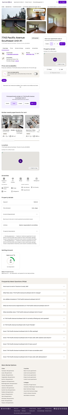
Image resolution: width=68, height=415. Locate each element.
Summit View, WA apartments (8, 390)
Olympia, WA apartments (7, 375)
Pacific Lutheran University (30, 393)
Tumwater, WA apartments (8, 370)
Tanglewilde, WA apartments (8, 377)
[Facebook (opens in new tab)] (58, 408)
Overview (5, 48)
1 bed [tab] (4, 80)
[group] (12, 121)
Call (38, 53)
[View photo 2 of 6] (36, 27)
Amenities (35, 48)
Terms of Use (17, 410)
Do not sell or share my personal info (22, 413)
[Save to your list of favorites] (23, 10)
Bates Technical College (29, 389)
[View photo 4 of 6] (56, 20)
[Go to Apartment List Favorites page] (57, 2)
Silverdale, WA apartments (8, 398)
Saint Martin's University (29, 395)
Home (3, 6)
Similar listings (19, 48)
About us (16, 408)
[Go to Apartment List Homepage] (7, 2)
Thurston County (17, 6)
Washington (8, 6)
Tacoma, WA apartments (7, 385)
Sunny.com (32, 410)
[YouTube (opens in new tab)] (62, 408)
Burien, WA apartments (7, 400)
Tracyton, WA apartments (7, 402)
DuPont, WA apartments (7, 379)
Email (50, 69)
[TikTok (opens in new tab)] (66, 408)
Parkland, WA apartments (7, 392)
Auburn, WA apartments (7, 394)
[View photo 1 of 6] (14, 20)
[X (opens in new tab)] (60, 408)
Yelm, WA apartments (6, 396)
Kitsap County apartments (30, 377)
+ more (17, 61)
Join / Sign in (62, 2)
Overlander (6, 130)
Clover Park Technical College (30, 391)
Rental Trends (32, 408)
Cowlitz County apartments (30, 379)
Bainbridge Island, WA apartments (9, 383)
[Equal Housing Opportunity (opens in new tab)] (54, 408)
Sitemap (24, 410)
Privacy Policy (48, 408)
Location (27, 48)
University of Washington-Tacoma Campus (33, 386)
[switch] (20, 73)
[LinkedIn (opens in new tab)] (56, 408)
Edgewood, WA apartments (8, 381)
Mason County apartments (30, 370)
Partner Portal (48, 410)
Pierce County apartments (30, 375)
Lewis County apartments (30, 372)
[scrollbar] (20, 140)
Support (40, 408)
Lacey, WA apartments (7, 372)
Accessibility (40, 411)
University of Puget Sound (30, 384)
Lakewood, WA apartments (8, 387)
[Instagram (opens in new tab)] (64, 408)
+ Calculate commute (12, 54)
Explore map (34, 168)
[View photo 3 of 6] (36, 14)
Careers (23, 408)
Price (11, 48)
